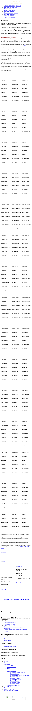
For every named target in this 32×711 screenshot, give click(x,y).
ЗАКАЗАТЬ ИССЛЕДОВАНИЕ (12, 6)
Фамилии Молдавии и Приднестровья (20, 675)
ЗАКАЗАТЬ (4, 589)
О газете (6, 638)
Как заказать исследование (11, 13)
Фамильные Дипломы (9, 662)
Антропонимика (11, 667)
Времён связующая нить (10, 622)
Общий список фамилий (13, 685)
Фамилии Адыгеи (14, 683)
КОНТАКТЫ (7, 686)
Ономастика (7, 664)
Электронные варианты (10, 17)
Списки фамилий (11, 671)
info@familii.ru (3, 552)
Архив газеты (7, 640)
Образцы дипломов (9, 8)
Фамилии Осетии (14, 674)
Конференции (10, 669)
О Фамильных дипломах (10, 7)
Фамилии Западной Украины (17, 672)
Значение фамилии (9, 11)
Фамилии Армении (15, 676)
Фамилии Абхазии (15, 682)
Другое (9, 668)
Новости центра (8, 688)
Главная (6, 661)
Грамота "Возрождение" (10, 10)
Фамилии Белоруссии (16, 679)
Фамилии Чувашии (15, 678)
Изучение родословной (10, 646)
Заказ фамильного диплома (11, 690)
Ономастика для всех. (9, 624)
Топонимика (10, 665)
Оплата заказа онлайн (9, 14)
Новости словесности (9, 689)
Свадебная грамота (9, 15)
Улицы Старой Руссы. (9, 625)
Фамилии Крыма (14, 681)
